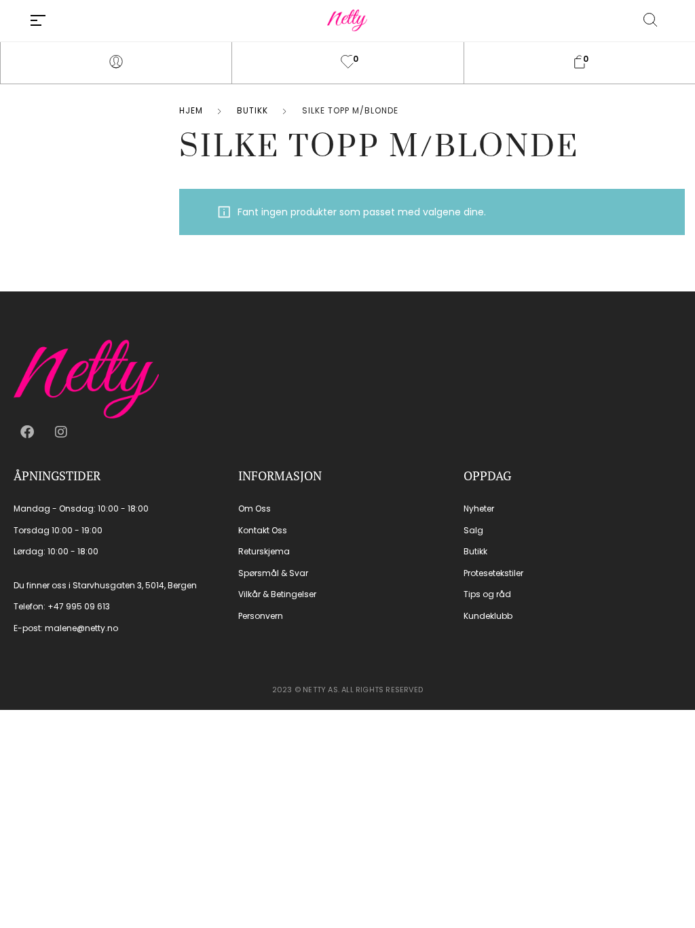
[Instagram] (61, 432)
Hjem (191, 110)
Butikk (252, 110)
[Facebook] (27, 432)
